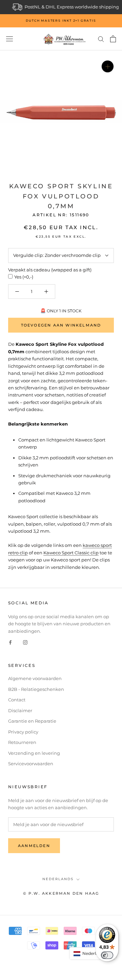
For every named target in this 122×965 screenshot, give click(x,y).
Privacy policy (23, 731)
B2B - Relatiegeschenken (36, 689)
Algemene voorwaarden (35, 678)
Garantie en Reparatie (32, 721)
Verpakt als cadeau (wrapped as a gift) (50, 269)
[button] (93, 953)
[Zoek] (101, 39)
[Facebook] (10, 642)
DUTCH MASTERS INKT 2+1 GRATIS (61, 20)
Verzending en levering (34, 753)
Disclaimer (20, 710)
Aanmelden (34, 845)
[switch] (107, 955)
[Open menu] (9, 39)
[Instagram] (25, 642)
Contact (16, 699)
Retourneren (22, 742)
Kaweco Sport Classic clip (71, 552)
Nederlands (58, 879)
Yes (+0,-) (23, 277)
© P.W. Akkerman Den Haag (61, 893)
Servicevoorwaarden (30, 763)
